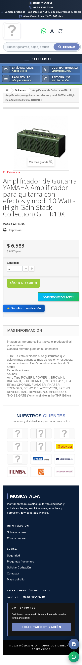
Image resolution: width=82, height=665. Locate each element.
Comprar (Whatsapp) (58, 296)
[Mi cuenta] (52, 31)
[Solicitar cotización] (73, 644)
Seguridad (13, 555)
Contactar (13, 573)
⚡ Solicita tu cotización (24, 308)
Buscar (69, 47)
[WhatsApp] (43, 31)
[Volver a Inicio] (7, 90)
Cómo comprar (16, 538)
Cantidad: (13, 262)
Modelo (7, 223)
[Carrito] (60, 31)
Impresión (15, 230)
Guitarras (20, 90)
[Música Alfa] (21, 31)
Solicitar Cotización (19, 567)
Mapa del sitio (15, 579)
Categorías (42, 59)
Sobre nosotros (16, 532)
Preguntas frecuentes (20, 561)
